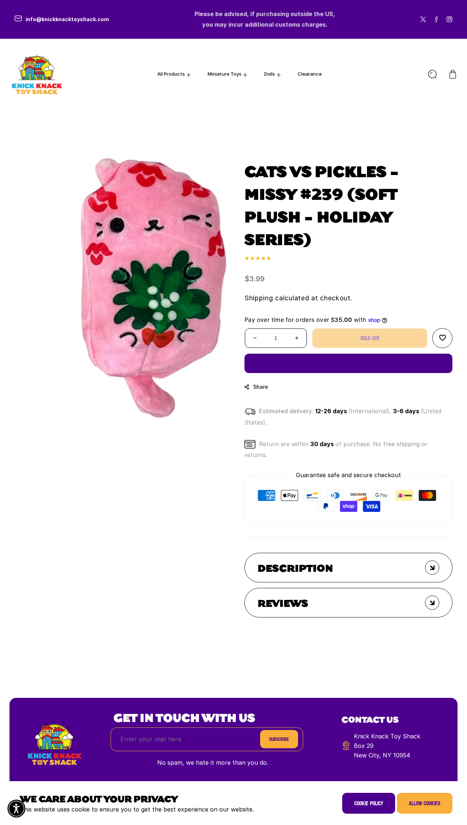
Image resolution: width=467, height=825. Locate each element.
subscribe (279, 739)
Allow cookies (424, 803)
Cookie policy (368, 803)
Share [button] (260, 387)
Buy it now (348, 363)
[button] (453, 74)
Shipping (258, 298)
